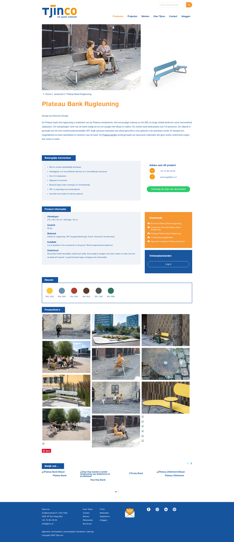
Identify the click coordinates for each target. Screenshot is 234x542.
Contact (173, 16)
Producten (118, 16)
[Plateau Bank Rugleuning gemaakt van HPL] (166, 364)
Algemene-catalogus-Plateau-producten (168, 241)
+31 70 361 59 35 (167, 171)
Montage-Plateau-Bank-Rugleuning (166, 233)
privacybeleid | (70, 531)
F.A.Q (102, 509)
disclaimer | (82, 531)
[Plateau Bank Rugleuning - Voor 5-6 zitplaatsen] (66, 357)
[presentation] (188, 463)
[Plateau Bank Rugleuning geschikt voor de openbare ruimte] (116, 330)
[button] (116, 491)
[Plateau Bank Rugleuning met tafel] (156, 421)
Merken (145, 16)
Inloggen (185, 16)
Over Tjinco (159, 16)
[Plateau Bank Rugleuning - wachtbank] (166, 330)
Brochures (87, 524)
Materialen (104, 513)
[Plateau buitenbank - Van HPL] (66, 326)
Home (48, 94)
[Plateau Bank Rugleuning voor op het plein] (159, 441)
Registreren (105, 516)
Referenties (88, 520)
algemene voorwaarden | (53, 531)
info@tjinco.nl (47, 524)
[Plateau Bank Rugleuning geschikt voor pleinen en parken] (165, 416)
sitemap (90, 531)
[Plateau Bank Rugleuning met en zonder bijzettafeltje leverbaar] (116, 364)
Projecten (132, 16)
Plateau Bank (59, 475)
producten (59, 94)
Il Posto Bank (136, 473)
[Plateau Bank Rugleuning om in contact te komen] (116, 398)
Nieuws (86, 516)
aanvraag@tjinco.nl (168, 177)
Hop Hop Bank (97, 480)
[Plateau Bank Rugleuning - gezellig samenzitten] (161, 431)
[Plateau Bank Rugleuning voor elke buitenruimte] (66, 391)
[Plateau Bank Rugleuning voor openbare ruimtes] (116, 431)
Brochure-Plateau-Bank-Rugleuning (166, 223)
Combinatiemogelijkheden (162, 237)
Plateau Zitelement (174, 475)
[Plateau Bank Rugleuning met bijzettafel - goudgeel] (166, 398)
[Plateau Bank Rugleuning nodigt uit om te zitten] (161, 436)
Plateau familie (110, 135)
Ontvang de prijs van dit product (168, 189)
